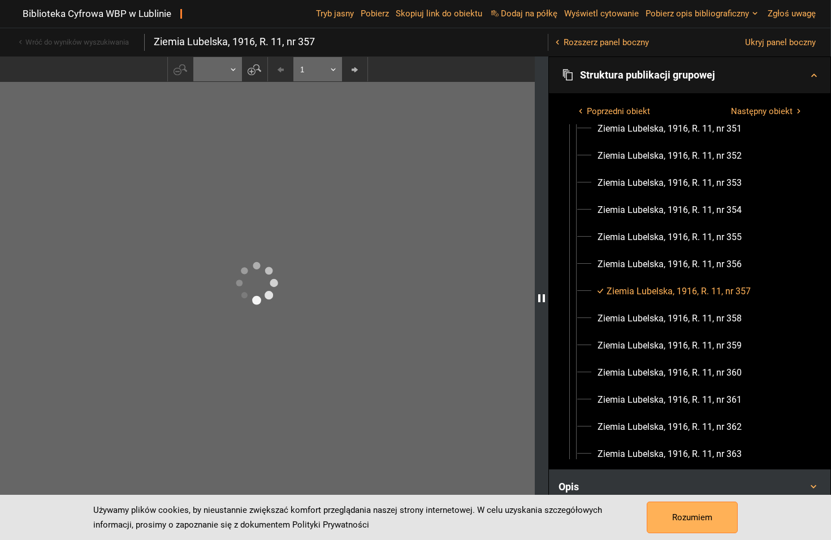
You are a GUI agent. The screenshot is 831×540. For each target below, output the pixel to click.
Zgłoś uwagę (792, 13)
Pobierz (375, 13)
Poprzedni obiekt (618, 111)
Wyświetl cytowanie (601, 13)
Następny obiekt (762, 111)
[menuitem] (669, 128)
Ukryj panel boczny (780, 42)
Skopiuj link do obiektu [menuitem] (439, 13)
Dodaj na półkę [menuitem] (529, 13)
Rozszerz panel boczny (606, 42)
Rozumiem (692, 517)
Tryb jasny (335, 13)
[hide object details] (541, 298)
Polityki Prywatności (330, 525)
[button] (689, 75)
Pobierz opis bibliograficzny (697, 13)
